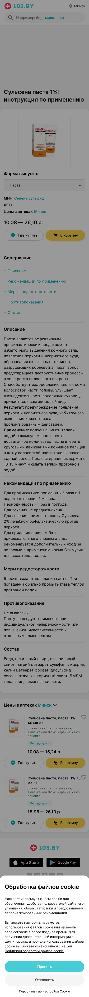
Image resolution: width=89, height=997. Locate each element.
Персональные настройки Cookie (44, 991)
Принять (44, 966)
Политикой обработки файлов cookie (34, 951)
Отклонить (44, 980)
